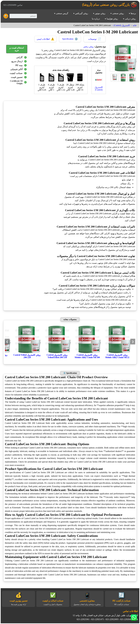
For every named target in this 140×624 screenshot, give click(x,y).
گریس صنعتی (62, 13)
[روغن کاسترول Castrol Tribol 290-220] (27, 352)
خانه (135, 25)
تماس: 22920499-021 (12, 5)
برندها (133, 13)
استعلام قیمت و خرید (17, 49)
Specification (70, 38)
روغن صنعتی (118, 13)
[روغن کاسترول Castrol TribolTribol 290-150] (57, 352)
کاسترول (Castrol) (122, 25)
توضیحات (94, 38)
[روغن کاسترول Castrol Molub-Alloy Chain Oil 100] (87, 352)
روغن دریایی (130, 18)
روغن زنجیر (88, 46)
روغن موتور (100, 13)
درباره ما (96, 18)
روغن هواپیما (112, 18)
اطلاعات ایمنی (45, 38)
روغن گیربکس (81, 13)
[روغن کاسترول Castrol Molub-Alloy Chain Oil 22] (117, 352)
